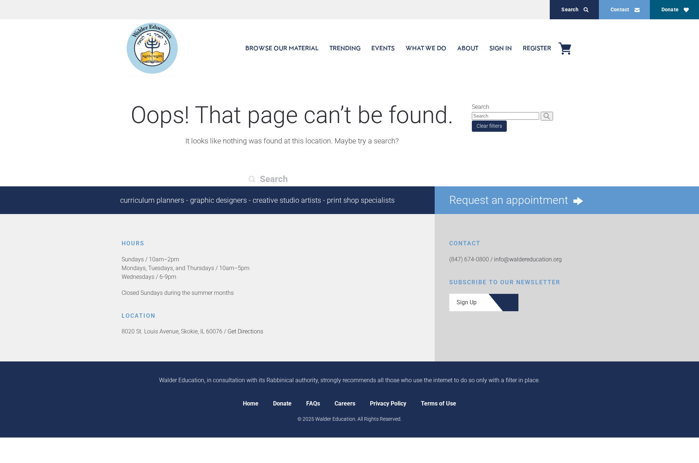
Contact (620, 9)
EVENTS (383, 48)
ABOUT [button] (467, 48)
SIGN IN (500, 48)
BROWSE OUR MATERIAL (282, 48)
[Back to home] (152, 48)
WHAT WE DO (426, 48)
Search (569, 9)
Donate (670, 9)
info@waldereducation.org (528, 259)
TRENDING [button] (344, 48)
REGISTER (537, 48)
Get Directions (245, 331)
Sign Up (467, 302)
